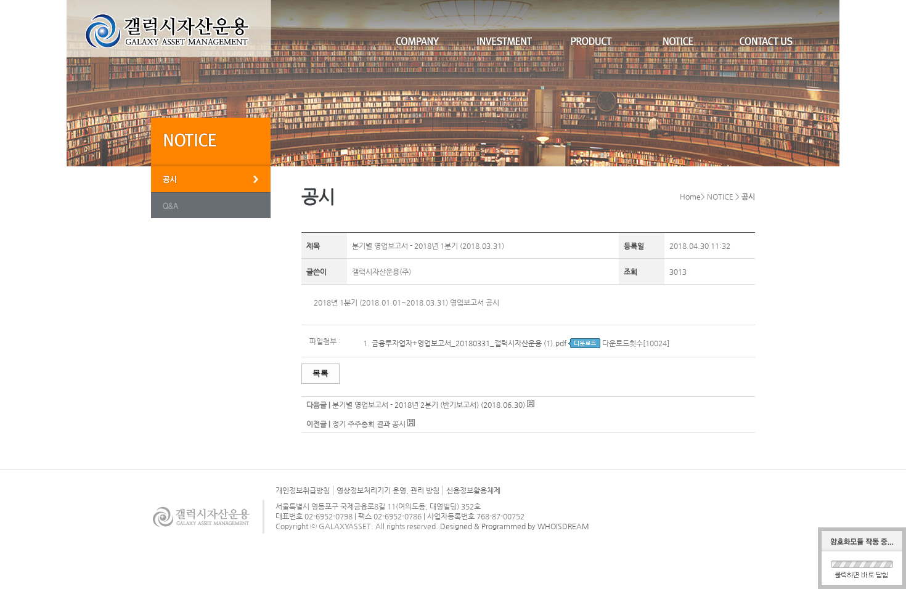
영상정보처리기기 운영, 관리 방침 (388, 490)
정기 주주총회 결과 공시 (369, 424)
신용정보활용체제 (473, 490)
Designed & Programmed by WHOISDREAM (514, 526)
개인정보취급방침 (302, 490)
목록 (320, 373)
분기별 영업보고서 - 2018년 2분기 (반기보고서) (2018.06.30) (429, 404)
